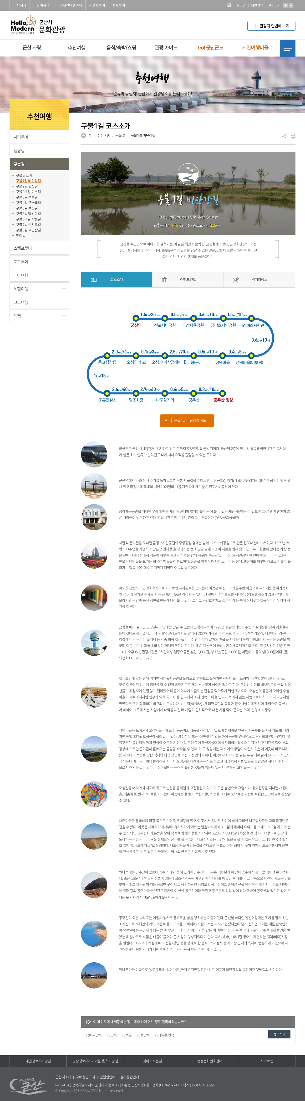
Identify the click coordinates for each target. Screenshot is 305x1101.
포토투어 (118, 5)
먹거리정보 (259, 280)
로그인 (241, 5)
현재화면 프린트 (292, 136)
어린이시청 (41, 5)
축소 (291, 5)
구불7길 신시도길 (28, 225)
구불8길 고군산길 (28, 230)
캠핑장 (19, 150)
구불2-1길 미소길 (28, 192)
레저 (17, 316)
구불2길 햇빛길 (27, 186)
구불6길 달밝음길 (28, 214)
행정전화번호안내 (209, 1061)
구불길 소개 (24, 175)
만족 (113, 1035)
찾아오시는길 (152, 1061)
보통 (128, 1035)
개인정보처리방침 (38, 1061)
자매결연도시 (85, 1077)
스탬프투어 (97, 5)
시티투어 (21, 137)
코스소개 (116, 280)
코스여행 (21, 302)
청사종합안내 (129, 1077)
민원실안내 (107, 1077)
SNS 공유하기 (284, 136)
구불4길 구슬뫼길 (28, 203)
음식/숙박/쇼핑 (121, 47)
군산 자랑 (32, 47)
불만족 (145, 1035)
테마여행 (21, 275)
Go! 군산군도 (211, 47)
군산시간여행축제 (69, 5)
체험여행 (21, 289)
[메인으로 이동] (38, 21)
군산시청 (19, 5)
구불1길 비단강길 (28, 181)
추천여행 (76, 47)
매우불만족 (166, 1035)
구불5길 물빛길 (27, 208)
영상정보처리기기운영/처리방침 (95, 1061)
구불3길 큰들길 (27, 197)
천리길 (20, 236)
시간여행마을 (255, 47)
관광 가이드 (166, 47)
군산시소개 (63, 1077)
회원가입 (257, 5)
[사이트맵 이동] (287, 48)
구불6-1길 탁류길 (28, 219)
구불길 (19, 164)
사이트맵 (266, 1061)
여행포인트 (188, 280)
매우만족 (95, 1035)
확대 (285, 5)
